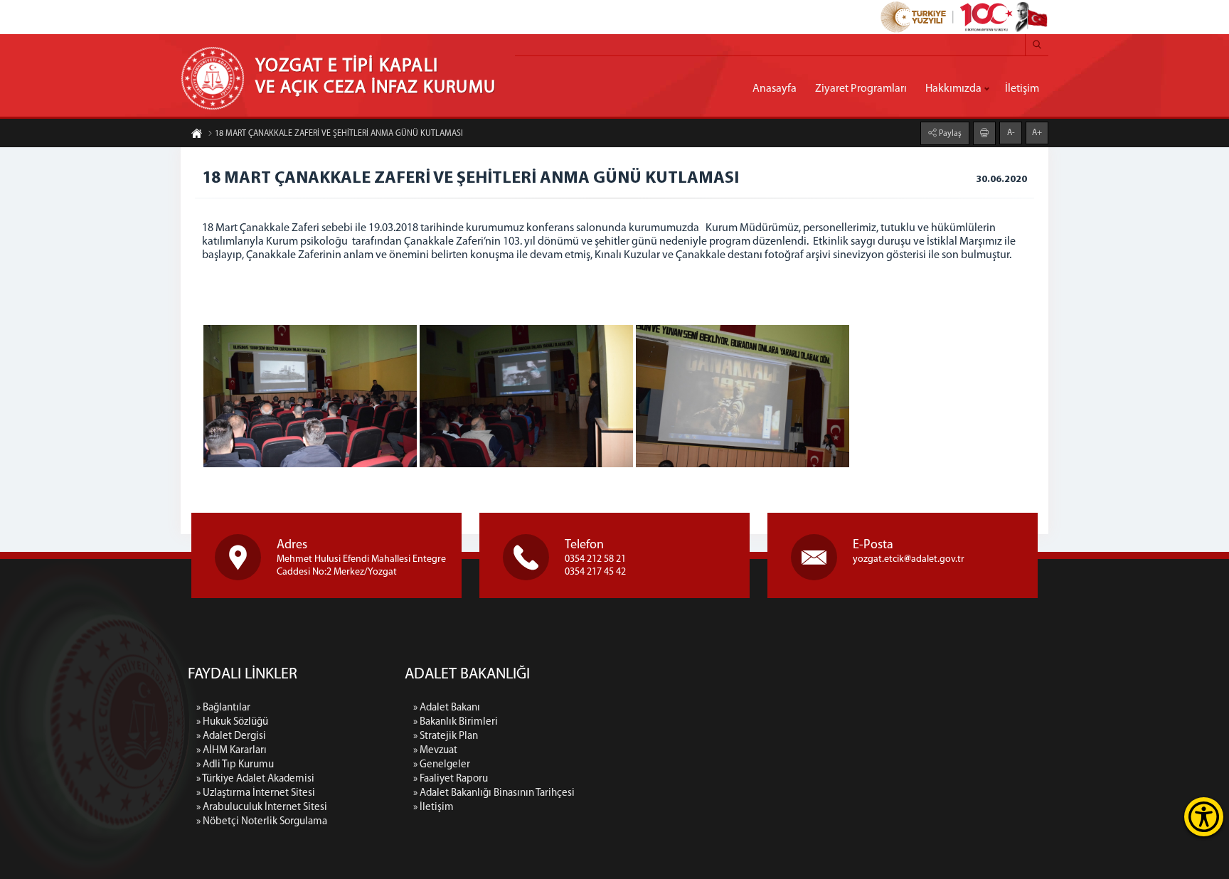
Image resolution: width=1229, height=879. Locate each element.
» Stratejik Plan (445, 736)
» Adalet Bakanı (446, 708)
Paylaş (949, 133)
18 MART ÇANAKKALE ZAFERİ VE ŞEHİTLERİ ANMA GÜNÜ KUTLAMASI (339, 133)
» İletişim (433, 807)
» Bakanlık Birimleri (455, 722)
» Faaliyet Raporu (450, 779)
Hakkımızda (953, 89)
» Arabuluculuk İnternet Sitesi (261, 807)
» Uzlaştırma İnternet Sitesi (255, 793)
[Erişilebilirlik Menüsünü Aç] (1203, 816)
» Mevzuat (435, 750)
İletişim (1022, 89)
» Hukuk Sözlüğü (232, 722)
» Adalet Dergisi (231, 736)
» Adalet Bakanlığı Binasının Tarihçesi (494, 793)
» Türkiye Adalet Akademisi (255, 779)
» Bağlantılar (223, 708)
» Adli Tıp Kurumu (235, 765)
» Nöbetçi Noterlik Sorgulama (261, 821)
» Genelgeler (441, 765)
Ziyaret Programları (861, 89)
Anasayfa (774, 89)
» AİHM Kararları (231, 750)
